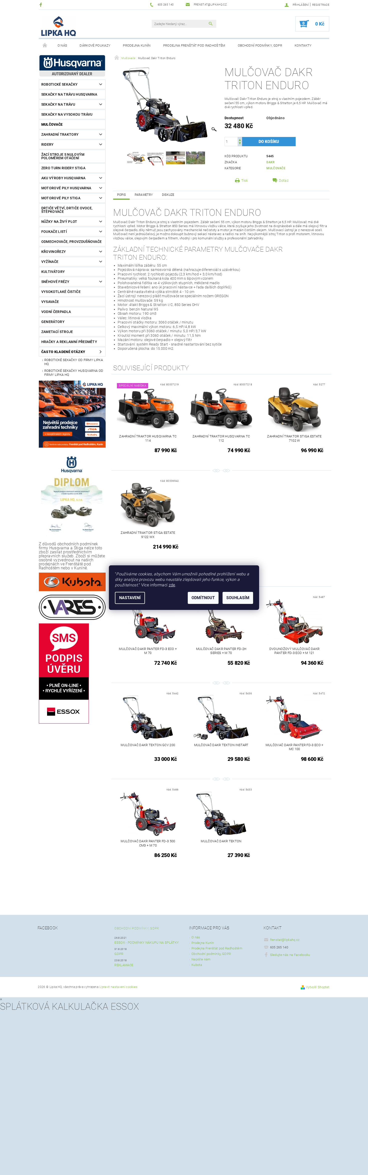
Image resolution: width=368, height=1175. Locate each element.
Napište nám (201, 959)
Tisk (244, 181)
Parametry (144, 195)
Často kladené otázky (63, 352)
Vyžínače (50, 262)
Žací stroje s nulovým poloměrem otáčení (63, 156)
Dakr (270, 162)
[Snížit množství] (240, 143)
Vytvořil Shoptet (317, 987)
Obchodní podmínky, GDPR (260, 45)
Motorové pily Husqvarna (66, 188)
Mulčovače (52, 124)
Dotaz (284, 181)
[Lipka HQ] (58, 26)
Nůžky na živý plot (59, 222)
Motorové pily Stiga (60, 198)
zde (172, 585)
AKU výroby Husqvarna (63, 178)
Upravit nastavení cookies (118, 987)
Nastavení (130, 597)
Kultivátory (53, 272)
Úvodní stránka (45, 45)
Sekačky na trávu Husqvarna (69, 94)
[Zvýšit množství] (240, 139)
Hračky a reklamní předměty (69, 342)
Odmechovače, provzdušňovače (71, 242)
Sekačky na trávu (58, 104)
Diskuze (168, 195)
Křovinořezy (53, 252)
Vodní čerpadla (56, 312)
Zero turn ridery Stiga (63, 168)
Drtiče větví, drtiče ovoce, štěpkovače (67, 210)
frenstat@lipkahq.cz (285, 940)
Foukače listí (54, 232)
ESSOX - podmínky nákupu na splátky (146, 942)
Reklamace (123, 965)
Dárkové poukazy (95, 45)
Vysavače (50, 302)
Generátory (53, 322)
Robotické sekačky (59, 84)
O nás (62, 45)
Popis (121, 195)
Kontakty (303, 45)
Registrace (320, 5)
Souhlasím (237, 597)
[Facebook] (41, 5)
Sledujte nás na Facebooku (290, 955)
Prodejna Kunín (136, 45)
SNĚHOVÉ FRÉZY (55, 282)
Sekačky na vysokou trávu (67, 114)
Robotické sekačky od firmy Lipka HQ (73, 362)
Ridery (47, 144)
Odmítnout (203, 597)
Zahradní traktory (60, 134)
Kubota (197, 965)
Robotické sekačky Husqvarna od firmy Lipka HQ (73, 373)
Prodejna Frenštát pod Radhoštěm (194, 45)
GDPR (118, 954)
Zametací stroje (57, 332)
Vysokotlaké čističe (61, 292)
